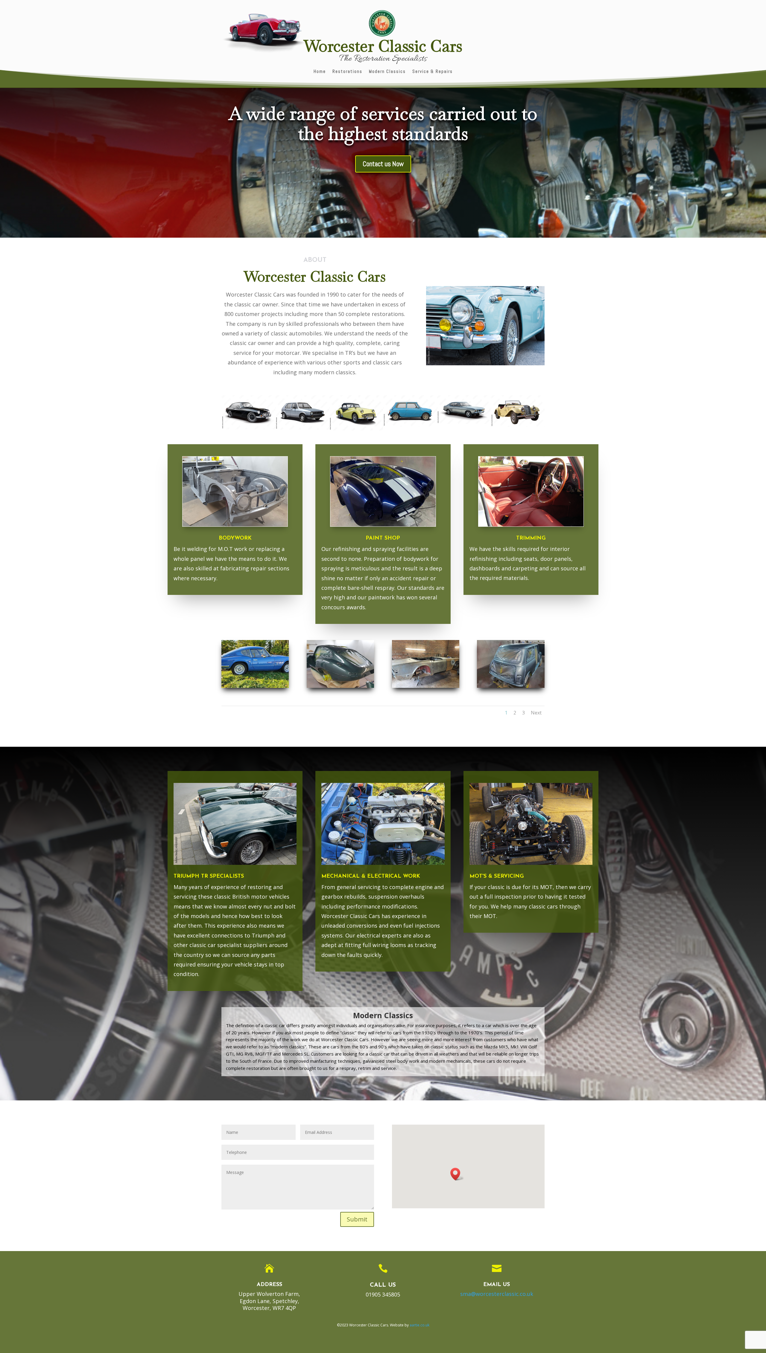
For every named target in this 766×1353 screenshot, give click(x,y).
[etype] (340, 686)
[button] (457, 1174)
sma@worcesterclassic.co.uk (496, 1293)
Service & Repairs (432, 71)
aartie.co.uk (419, 1325)
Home (320, 71)
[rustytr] (425, 686)
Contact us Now (383, 163)
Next (536, 712)
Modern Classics (387, 71)
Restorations (347, 71)
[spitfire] (255, 686)
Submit (357, 1219)
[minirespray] (510, 686)
